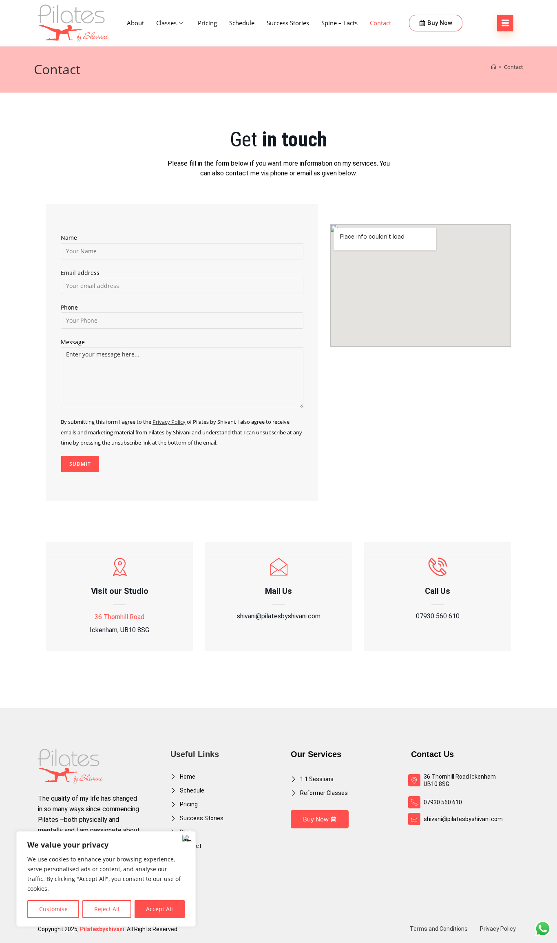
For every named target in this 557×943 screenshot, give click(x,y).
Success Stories (288, 23)
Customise (53, 909)
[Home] (493, 67)
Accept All (159, 909)
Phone (69, 307)
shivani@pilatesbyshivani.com (278, 616)
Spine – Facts (339, 23)
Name (69, 237)
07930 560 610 (438, 616)
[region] (106, 879)
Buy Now (316, 819)
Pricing (207, 23)
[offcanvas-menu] (505, 23)
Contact (380, 23)
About (135, 23)
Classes (166, 23)
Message (73, 342)
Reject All (106, 909)
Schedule (241, 23)
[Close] (187, 838)
